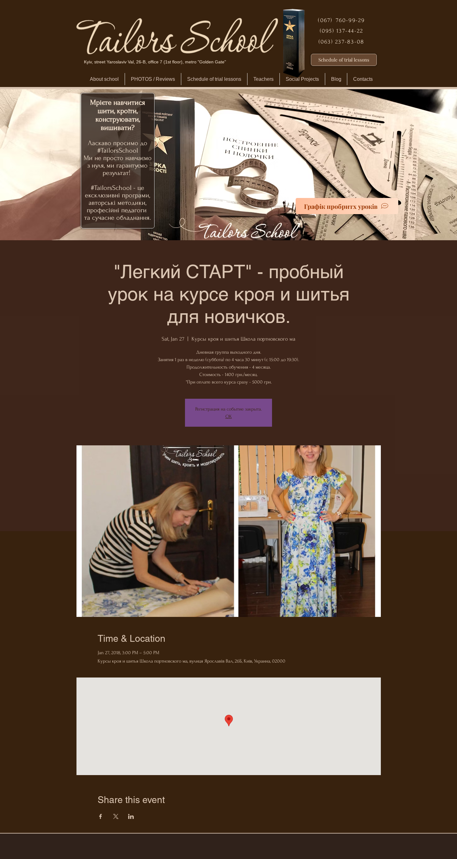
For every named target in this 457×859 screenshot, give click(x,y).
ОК (228, 416)
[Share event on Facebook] (101, 816)
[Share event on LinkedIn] (131, 816)
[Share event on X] (116, 816)
